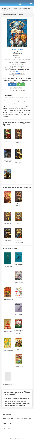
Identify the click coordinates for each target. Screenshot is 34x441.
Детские (15, 8)
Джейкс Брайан (19, 52)
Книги (9, 8)
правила (25, 418)
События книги (16, 75)
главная (4, 418)
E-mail (8, 428)
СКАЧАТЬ (13, 84)
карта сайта (19, 418)
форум (8, 418)
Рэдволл (17, 53)
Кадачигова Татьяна (23, 69)
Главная (4, 8)
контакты (13, 418)
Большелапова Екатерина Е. (20, 68)
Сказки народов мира (24, 8)
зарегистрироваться (18, 405)
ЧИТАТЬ (22, 84)
